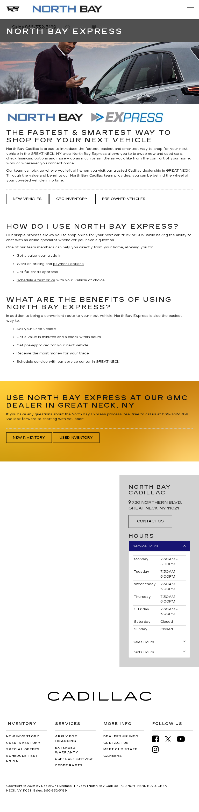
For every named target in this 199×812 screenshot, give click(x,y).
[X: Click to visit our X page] (170, 739)
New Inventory (29, 438)
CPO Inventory (72, 199)
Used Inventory (76, 438)
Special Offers (23, 749)
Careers (112, 756)
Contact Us (116, 743)
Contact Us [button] (150, 521)
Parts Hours (143, 652)
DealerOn (48, 786)
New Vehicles (27, 199)
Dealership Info (120, 736)
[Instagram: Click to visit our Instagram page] (158, 749)
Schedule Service (74, 759)
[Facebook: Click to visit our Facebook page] (158, 739)
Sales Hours (143, 642)
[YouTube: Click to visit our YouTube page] (183, 739)
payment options (68, 264)
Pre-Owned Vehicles (123, 199)
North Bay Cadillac (22, 149)
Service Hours (145, 546)
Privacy (80, 786)
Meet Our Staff (120, 749)
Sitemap (65, 786)
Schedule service (32, 362)
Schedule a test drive (36, 280)
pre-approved (36, 345)
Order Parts (69, 765)
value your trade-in (44, 256)
